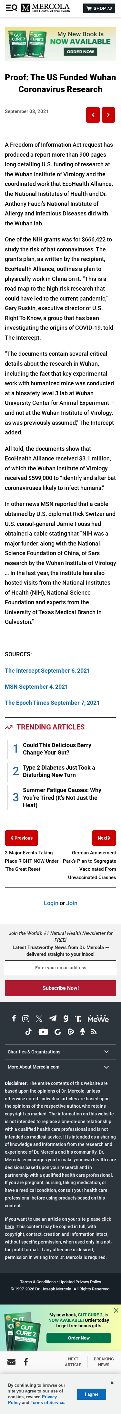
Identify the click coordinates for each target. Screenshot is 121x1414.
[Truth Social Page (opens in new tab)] (78, 1019)
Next (102, 838)
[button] (93, 115)
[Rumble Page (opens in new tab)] (71, 1032)
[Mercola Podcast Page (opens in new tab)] (82, 1032)
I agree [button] (91, 1394)
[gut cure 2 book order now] (60, 58)
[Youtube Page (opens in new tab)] (43, 1032)
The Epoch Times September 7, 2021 (52, 702)
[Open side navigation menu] (12, 8)
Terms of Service (47, 1402)
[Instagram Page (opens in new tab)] (26, 1019)
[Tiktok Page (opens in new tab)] (28, 1032)
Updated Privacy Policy (80, 1281)
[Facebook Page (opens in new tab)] (14, 1019)
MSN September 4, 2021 (36, 686)
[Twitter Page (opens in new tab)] (39, 1019)
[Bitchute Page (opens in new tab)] (58, 1032)
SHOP (102, 8)
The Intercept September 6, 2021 (47, 670)
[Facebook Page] (26, 1361)
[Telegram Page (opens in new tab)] (53, 1019)
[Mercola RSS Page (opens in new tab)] (93, 1032)
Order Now (79, 1337)
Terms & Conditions (38, 1281)
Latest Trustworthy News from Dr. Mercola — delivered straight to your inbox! (61, 951)
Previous (23, 838)
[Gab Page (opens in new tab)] (66, 1019)
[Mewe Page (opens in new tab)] (98, 1019)
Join (71, 903)
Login (51, 903)
